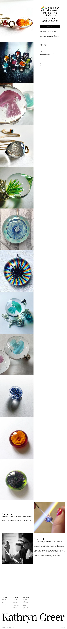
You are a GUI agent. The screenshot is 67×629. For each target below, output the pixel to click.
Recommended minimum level (45, 65)
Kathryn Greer (5, 627)
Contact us (25, 607)
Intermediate (15, 602)
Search (24, 608)
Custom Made (4, 601)
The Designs (4, 599)
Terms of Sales (26, 602)
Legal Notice (25, 604)
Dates (42, 60)
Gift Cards (15, 607)
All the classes (15, 599)
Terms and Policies (15, 627)
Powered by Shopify (9, 627)
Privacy (24, 605)
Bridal (3, 602)
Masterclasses (15, 601)
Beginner (14, 604)
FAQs (24, 601)
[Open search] (60, 2)
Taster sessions (15, 605)
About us (25, 599)
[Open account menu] (62, 2)
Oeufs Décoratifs (5, 604)
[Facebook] (61, 627)
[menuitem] (28, 2)
